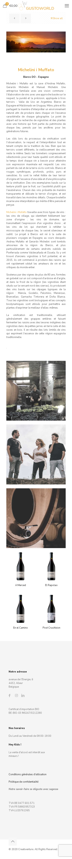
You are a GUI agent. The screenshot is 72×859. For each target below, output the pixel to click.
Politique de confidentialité (23, 782)
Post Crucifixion (51, 628)
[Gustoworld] (36, 6)
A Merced (20, 585)
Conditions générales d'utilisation (27, 774)
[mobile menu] (67, 6)
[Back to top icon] (13, 842)
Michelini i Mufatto (16, 212)
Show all (58, 18)
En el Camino (20, 628)
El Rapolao (51, 585)
